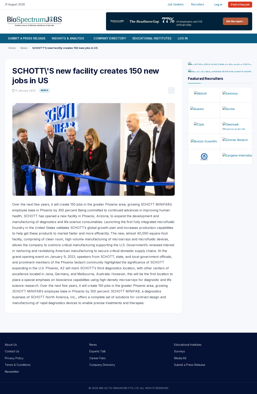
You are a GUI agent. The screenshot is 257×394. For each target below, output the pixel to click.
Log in (218, 4)
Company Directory (110, 38)
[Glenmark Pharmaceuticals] (236, 126)
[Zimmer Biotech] (236, 141)
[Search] (247, 38)
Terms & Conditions (18, 364)
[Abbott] (204, 95)
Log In (183, 38)
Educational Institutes (152, 38)
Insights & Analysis (68, 38)
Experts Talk (97, 351)
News (93, 344)
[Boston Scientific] (204, 141)
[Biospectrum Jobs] (34, 21)
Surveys (179, 351)
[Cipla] (204, 126)
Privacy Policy (14, 358)
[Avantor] (204, 110)
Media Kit (180, 358)
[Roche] (236, 110)
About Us (11, 344)
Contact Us (12, 351)
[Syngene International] (236, 157)
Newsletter (12, 371)
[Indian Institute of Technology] (204, 157)
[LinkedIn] (171, 90)
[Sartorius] (236, 95)
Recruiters (197, 4)
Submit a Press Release (26, 38)
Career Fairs (97, 358)
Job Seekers (175, 4)
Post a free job (240, 4)
